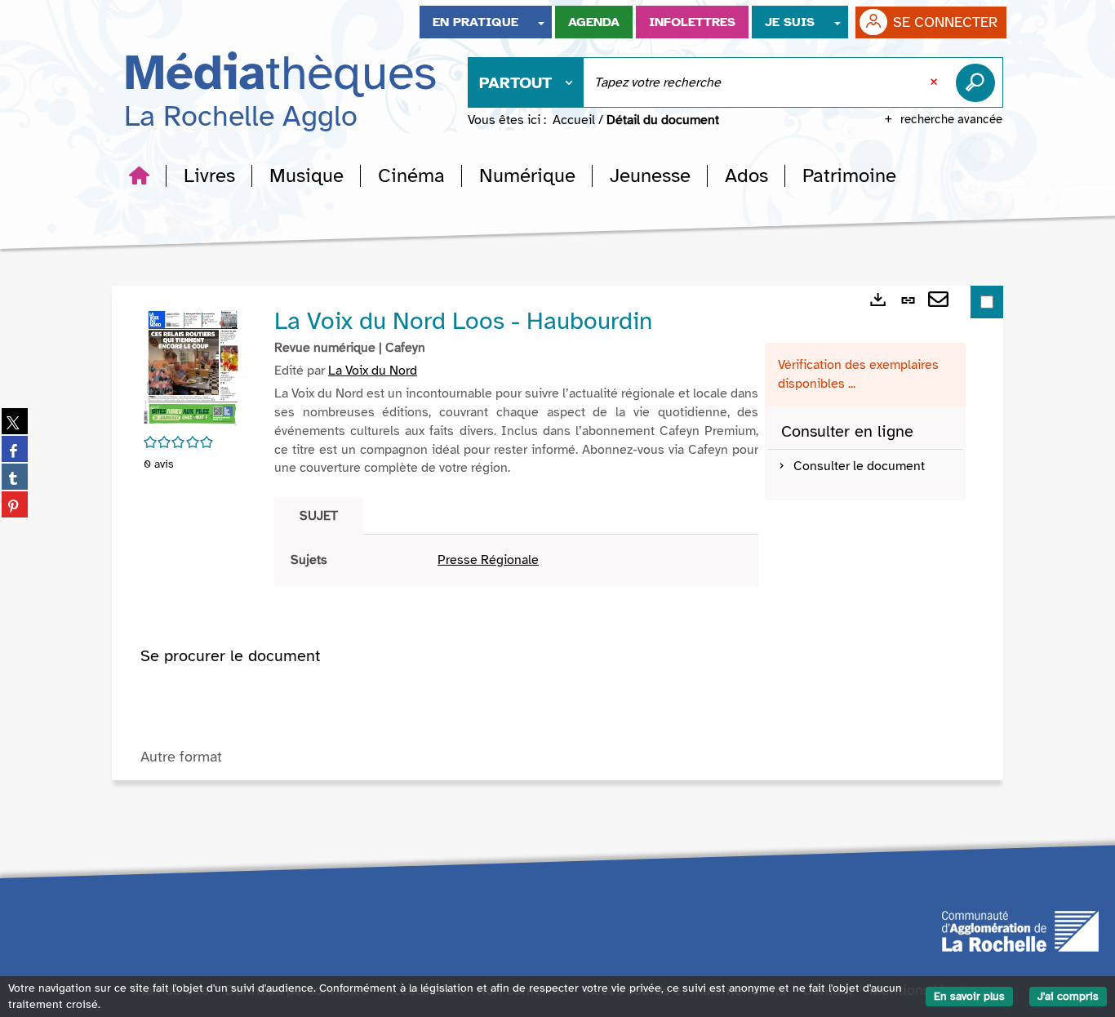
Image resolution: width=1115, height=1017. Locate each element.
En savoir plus (969, 996)
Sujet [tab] (319, 516)
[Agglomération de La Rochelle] (1020, 930)
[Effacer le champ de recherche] (935, 82)
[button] (209, 175)
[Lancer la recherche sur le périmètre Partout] (978, 82)
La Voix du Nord (372, 370)
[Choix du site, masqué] (541, 22)
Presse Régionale (488, 560)
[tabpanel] (516, 560)
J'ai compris (1068, 996)
